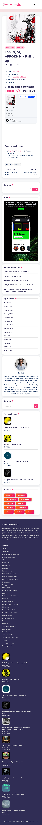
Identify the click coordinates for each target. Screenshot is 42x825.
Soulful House (6, 629)
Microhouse (6, 607)
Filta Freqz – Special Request (12, 762)
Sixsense (8, 512)
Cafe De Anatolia (11, 499)
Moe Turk (20, 503)
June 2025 (7, 339)
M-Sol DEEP (9, 503)
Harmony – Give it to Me (12, 276)
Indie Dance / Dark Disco (10, 596)
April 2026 (7, 303)
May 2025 (7, 343)
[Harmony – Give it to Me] (7, 438)
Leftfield (5, 599)
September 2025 (9, 328)
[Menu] (39, 4)
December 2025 (9, 317)
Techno (8, 635)
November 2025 (9, 321)
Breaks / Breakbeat (8, 557)
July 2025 (7, 336)
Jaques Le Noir (25, 499)
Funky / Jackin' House (9, 585)
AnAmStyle (9, 495)
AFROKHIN (23, 77)
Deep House (6, 565)
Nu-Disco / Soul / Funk (9, 612)
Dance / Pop (6, 563)
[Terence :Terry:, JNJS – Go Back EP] (7, 455)
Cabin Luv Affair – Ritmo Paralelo (13, 794)
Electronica (6, 582)
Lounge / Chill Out (8, 601)
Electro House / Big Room (10, 579)
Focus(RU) (16, 77)
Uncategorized (7, 646)
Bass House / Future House (10, 554)
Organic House (7, 615)
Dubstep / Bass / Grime (9, 574)
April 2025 (7, 347)
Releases (20, 47)
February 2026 (8, 310)
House (4, 593)
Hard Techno (6, 587)
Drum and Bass (7, 571)
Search (7, 185)
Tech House (6, 632)
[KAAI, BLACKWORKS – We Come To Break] (7, 473)
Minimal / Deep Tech (8, 610)
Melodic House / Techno (10, 604)
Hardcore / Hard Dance (9, 590)
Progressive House (8, 618)
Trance (4, 640)
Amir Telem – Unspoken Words (12, 746)
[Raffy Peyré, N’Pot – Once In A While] (7, 421)
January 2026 (8, 314)
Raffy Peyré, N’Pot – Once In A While (16, 272)
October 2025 (8, 325)
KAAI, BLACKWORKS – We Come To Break (18, 285)
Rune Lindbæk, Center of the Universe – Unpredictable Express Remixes (18, 290)
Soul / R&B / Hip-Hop (9, 626)
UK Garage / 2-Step (8, 643)
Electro (9, 576)
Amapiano (5, 551)
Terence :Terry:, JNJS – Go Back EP (16, 280)
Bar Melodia (21, 495)
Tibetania (19, 512)
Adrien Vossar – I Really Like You (13, 810)
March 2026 (8, 306)
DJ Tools (5, 568)
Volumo (30, 512)
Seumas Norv (22, 507)
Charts (4, 560)
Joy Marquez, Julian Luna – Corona (14, 778)
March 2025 (8, 350)
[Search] (36, 406)
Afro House (10, 47)
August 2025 (8, 332)
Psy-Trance (6, 621)
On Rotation (9, 507)
